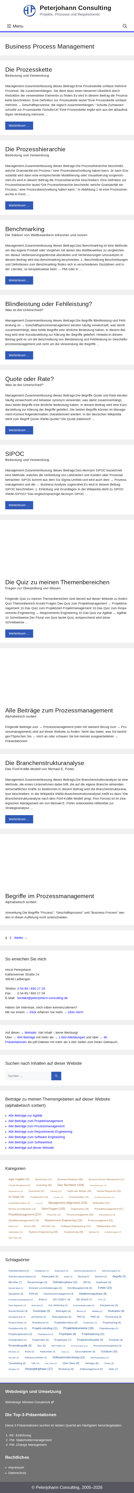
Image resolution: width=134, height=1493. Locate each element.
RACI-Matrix (58, 1346)
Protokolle (116, 1340)
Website (94, 1232)
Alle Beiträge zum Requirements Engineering (40, 1131)
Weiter (20, 938)
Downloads (103, 1282)
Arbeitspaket (50, 1276)
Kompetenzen (109, 1305)
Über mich (15, 1238)
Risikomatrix (47, 1351)
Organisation (80, 1209)
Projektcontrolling (45, 1328)
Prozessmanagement (79, 1214)
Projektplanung (93, 1333)
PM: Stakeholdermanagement (30, 1440)
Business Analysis (70, 1179)
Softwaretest (106, 1226)
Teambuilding (17, 1363)
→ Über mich (73, 1012)
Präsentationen (107, 1215)
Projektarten (90, 1323)
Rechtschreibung (79, 1346)
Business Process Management (106, 1179)
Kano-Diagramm (17, 1305)
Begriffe (119, 1276)
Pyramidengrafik (20, 1345)
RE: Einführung (20, 1435)
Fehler (105, 1287)
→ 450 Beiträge (24, 1037)
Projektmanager (108, 1328)
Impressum (16, 1467)
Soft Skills (48, 1226)
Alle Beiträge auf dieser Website (31, 1147)
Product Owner (17, 1322)
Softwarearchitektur (36, 1357)
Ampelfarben (42, 1271)
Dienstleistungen (98, 1185)
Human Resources (109, 1191)
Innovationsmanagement (21, 1300)
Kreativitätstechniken (19, 1203)
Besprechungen (37, 1282)
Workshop (66, 1369)
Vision (109, 1363)
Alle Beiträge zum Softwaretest (30, 1142)
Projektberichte (18, 1328)
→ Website (28, 1032)
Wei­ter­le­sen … (19, 125)
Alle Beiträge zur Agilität (25, 1115)
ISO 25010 (84, 1299)
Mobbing (97, 1311)
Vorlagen (14, 1369)
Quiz (41, 1345)
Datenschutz (17, 1473)
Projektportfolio (18, 1340)
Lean (39, 1203)
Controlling (44, 1185)
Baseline (101, 1276)
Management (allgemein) (68, 1202)
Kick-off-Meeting (58, 1305)
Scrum (29, 1226)
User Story (71, 1363)
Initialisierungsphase (93, 1293)
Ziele (113, 1369)
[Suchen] (56, 1076)
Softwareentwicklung (69, 1357)
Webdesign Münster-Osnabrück (27, 1402)
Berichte (15, 1282)
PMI (81, 1317)
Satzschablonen (85, 1351)
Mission (81, 1311)
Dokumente (36, 1191)
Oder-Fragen (53, 1208)
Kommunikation (79, 1197)
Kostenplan (41, 1311)
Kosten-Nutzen (18, 1311)
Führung (56, 1191)
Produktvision (40, 1322)
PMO (95, 1317)
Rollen (13, 1226)
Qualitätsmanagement (24, 1220)
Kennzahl (37, 1305)
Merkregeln (63, 1311)
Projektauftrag (112, 1322)
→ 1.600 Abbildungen (70, 1037)
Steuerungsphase (99, 1358)
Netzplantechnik (17, 1317)
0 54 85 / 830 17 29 (31, 988)
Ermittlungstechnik (80, 1288)
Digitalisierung (16, 1191)
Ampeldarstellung (19, 1271)
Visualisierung (73, 1232)
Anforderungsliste (111, 1271)
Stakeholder (16, 1232)
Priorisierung (113, 1317)
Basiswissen (43, 1179)
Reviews (14, 1352)
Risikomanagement (100, 1220)
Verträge (92, 1363)
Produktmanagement (109, 1208)
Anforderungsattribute (85, 1271)
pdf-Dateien (38, 1317)
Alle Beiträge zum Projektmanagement (35, 1121)
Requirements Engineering (63, 1220)
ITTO (102, 1300)
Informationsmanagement (58, 1293)
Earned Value (16, 1288)
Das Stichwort (70, 1185)
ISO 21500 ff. (61, 1299)
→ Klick (30, 1012)
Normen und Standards (22, 1209)
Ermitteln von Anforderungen (45, 1288)
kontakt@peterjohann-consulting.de (42, 998)
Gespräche (16, 1293)
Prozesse (54, 1215)
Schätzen (109, 1351)
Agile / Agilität (19, 1179)
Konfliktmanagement (104, 1197)
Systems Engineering (43, 1231)
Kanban (58, 1197)
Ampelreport (61, 1271)
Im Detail (16, 1197)
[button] (125, 26)
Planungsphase (61, 1317)
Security (14, 1358)
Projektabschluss (65, 1322)
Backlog (83, 1276)
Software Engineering (76, 1226)
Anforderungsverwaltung (22, 1276)
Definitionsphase (65, 1282)
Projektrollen (40, 1340)
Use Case (51, 1363)
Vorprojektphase (39, 1369)
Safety (65, 1352)
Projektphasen (45, 1334)
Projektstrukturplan (90, 1339)
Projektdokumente (78, 1328)
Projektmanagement (25, 1214)
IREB (43, 1299)
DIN (87, 1282)
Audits (68, 1277)
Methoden (101, 1202)
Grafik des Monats (79, 1191)
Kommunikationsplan (83, 1305)
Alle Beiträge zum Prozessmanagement (36, 1126)
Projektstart (62, 1339)
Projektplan (67, 1334)
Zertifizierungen (113, 1232)
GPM (33, 1293)
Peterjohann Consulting (75, 7)
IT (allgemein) (39, 1197)
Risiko (29, 1351)
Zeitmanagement (91, 1369)
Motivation (116, 1311)
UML (35, 1363)
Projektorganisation (20, 1334)
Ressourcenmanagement (107, 1346)
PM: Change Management (28, 1445)
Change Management (19, 1185)
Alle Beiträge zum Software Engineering (36, 1137)
